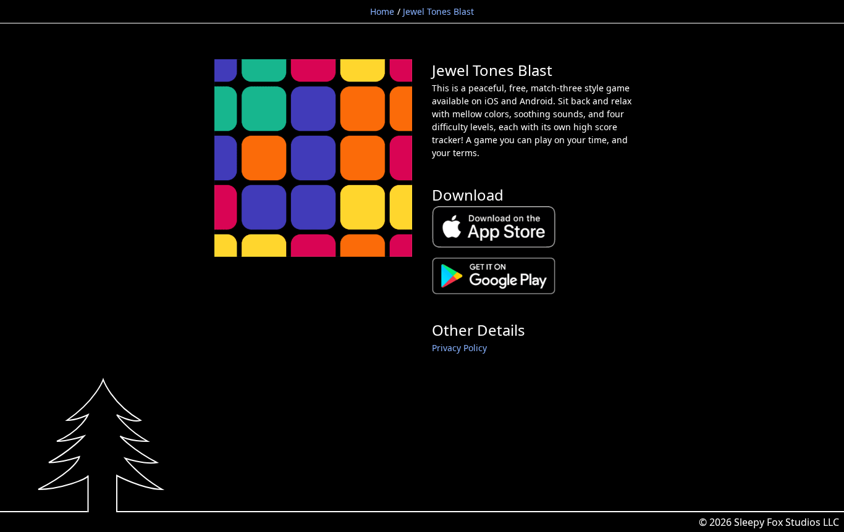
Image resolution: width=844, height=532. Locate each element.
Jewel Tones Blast (438, 11)
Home (382, 11)
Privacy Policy (459, 348)
